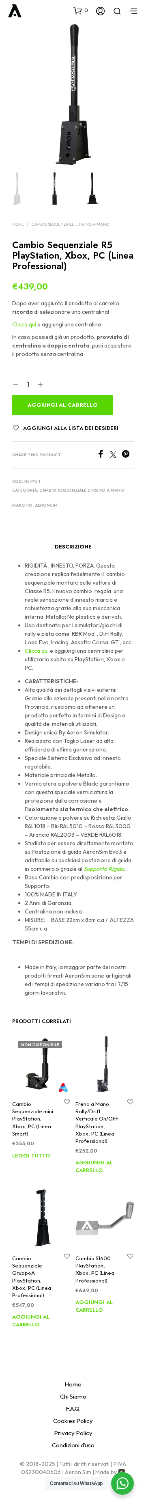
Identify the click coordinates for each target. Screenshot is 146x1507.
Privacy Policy (73, 1433)
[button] (80, 10)
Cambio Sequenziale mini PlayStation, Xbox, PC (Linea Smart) (32, 1119)
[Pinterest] (128, 455)
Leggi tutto (31, 1155)
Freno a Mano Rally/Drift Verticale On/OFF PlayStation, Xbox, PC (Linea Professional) (96, 1122)
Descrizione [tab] (73, 547)
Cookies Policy (73, 1421)
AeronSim (46, 505)
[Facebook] (103, 455)
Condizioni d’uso (73, 1445)
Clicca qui (24, 324)
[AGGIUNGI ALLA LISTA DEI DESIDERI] (67, 1101)
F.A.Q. (73, 1408)
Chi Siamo (73, 1396)
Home (18, 224)
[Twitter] (116, 455)
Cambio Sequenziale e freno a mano (70, 224)
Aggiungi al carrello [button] (94, 1165)
